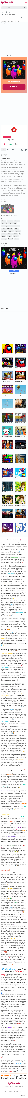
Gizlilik (3, 229)
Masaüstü (10, 231)
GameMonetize (16, 226)
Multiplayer (18, 231)
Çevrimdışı (4, 223)
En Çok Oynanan (6, 226)
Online (3, 234)
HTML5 (16, 229)
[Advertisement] (14, 39)
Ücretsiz (17, 239)
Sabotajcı (15, 236)
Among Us (10, 221)
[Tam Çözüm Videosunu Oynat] (7, 209)
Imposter (4, 231)
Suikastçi (10, 239)
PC (20, 234)
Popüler (4, 236)
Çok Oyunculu (12, 223)
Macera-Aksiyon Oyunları (14, 134)
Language (23, 1096)
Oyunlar (23, 18)
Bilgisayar (17, 221)
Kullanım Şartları (9, 1086)
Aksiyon (4, 221)
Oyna (14, 271)
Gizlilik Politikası (19, 1086)
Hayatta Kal (10, 229)
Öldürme (15, 234)
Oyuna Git (13, 274)
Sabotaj (9, 236)
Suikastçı (4, 239)
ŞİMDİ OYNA (14, 86)
